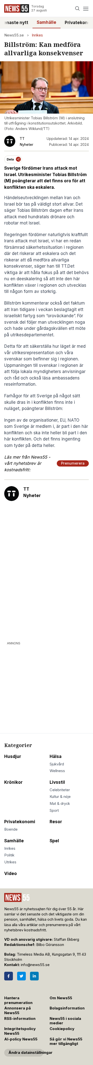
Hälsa (56, 756)
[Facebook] (8, 976)
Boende (11, 829)
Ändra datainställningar (25, 1052)
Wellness (57, 771)
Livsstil (57, 782)
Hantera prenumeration (18, 1000)
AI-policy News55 (20, 1039)
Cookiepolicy (62, 1029)
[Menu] (86, 8)
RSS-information (19, 1018)
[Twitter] (21, 976)
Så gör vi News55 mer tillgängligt (66, 1041)
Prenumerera (73, 463)
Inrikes (37, 35)
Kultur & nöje (60, 796)
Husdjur (12, 756)
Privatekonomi (19, 821)
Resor (56, 821)
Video (10, 873)
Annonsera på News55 (17, 1010)
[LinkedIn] (34, 976)
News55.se (14, 35)
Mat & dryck (60, 803)
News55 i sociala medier (65, 1021)
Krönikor (13, 782)
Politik (9, 855)
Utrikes (10, 862)
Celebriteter (60, 790)
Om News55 (61, 998)
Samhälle (46, 22)
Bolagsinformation (67, 1008)
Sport (54, 810)
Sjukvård (57, 764)
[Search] (77, 8)
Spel (54, 840)
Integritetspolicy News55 (20, 1031)
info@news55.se (35, 965)
